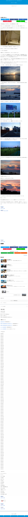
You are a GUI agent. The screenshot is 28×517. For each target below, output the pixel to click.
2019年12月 (2, 452)
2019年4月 (2, 464)
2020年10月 (2, 437)
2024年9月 (2, 367)
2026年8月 (2, 333)
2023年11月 (2, 382)
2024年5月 (2, 373)
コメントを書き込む (14, 300)
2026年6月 (2, 336)
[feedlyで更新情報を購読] (7, 253)
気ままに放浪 (3, 488)
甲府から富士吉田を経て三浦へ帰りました (6, 317)
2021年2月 (2, 431)
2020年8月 (2, 440)
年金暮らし (2, 243)
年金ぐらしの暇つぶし (4, 315)
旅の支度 (2, 483)
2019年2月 (2, 467)
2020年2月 (2, 449)
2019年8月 (2, 458)
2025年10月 (2, 348)
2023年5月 (2, 391)
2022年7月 (2, 406)
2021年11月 (2, 418)
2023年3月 (2, 394)
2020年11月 (2, 436)
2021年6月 (2, 425)
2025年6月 (2, 354)
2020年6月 (2, 443)
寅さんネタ (2, 479)
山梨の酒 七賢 (2, 321)
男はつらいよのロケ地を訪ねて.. (5, 314)
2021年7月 (2, 424)
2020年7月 (2, 442)
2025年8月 (2, 351)
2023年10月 (2, 384)
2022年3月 (2, 412)
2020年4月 (2, 446)
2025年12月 (2, 345)
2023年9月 (2, 385)
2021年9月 (2, 421)
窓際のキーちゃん (3, 489)
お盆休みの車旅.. (3, 311)
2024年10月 (2, 366)
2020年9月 (2, 439)
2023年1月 (2, 397)
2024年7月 (2, 370)
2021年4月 (2, 428)
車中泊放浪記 (3, 492)
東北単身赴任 (3, 485)
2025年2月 (2, 360)
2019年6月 (2, 461)
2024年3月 (2, 376)
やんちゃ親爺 (3, 476)
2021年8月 (2, 422)
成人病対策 (2, 482)
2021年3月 (2, 430)
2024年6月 (2, 372)
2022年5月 (2, 409)
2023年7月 (2, 388)
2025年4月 (2, 357)
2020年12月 (2, 434)
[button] (26, 306)
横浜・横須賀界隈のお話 (4, 486)
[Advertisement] (14, 11)
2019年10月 (2, 455)
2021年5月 (2, 427)
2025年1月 (2, 361)
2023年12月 (2, 381)
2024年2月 (2, 378)
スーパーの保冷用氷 (3, 327)
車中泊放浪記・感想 (3, 494)
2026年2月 (2, 342)
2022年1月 (2, 415)
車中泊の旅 (2, 491)
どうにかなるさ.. (3, 312)
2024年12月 (2, 363)
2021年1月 (2, 433)
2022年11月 (2, 400)
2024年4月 (2, 375)
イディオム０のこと (3, 473)
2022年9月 (2, 403)
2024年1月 (2, 379)
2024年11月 (2, 364)
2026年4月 (2, 339)
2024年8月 (2, 369)
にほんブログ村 (3, 208)
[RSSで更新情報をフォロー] (20, 253)
